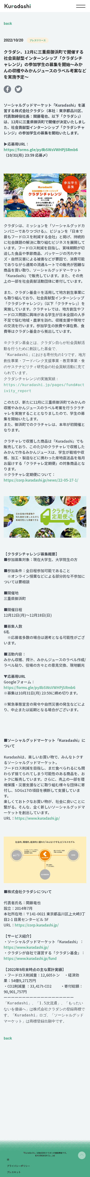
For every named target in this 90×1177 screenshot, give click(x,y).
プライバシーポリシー (18, 1165)
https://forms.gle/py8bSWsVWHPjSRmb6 (39, 687)
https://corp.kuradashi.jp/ (37, 925)
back (8, 23)
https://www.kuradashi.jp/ (37, 818)
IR (8, 1159)
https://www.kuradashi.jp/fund (30, 958)
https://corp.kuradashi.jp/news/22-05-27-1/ (41, 480)
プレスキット (14, 1172)
